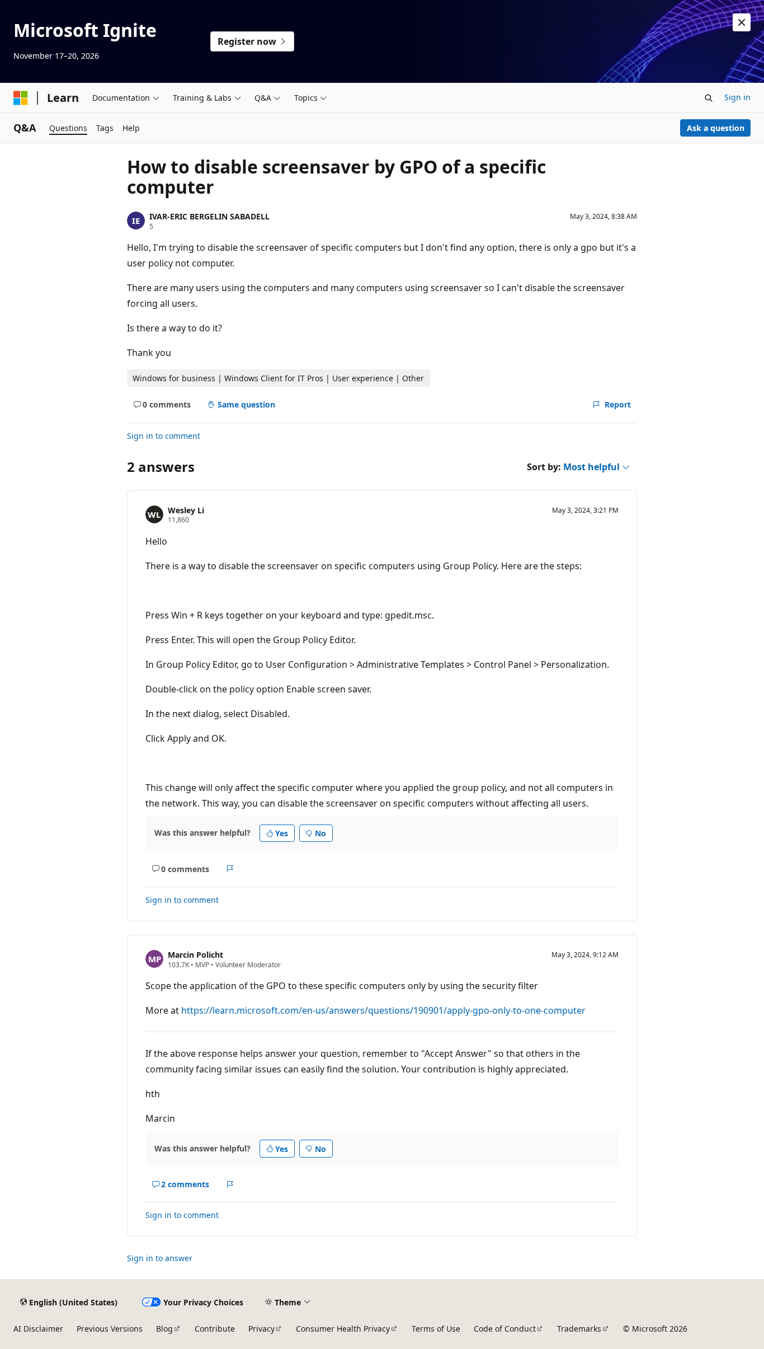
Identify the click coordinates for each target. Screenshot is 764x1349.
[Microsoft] (20, 98)
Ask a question (715, 128)
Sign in (737, 97)
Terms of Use (436, 1328)
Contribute (215, 1328)
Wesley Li (186, 510)
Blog (164, 1328)
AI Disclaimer (38, 1328)
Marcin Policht (195, 954)
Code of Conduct (505, 1328)
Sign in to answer (159, 1258)
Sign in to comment (163, 435)
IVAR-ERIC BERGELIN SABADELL (209, 216)
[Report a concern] (230, 869)
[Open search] (708, 98)
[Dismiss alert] (742, 22)
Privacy (261, 1328)
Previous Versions (110, 1328)
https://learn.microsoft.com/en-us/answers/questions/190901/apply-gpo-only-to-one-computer (383, 1010)
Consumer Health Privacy (343, 1328)
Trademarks (579, 1328)
